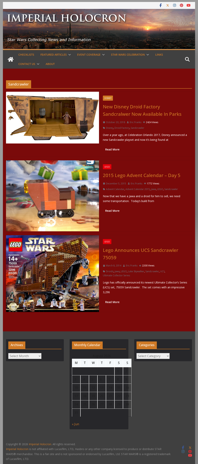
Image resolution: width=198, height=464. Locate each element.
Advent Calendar (115, 189)
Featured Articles (53, 54)
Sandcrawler (137, 128)
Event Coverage (89, 54)
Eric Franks (135, 122)
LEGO (107, 166)
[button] (69, 54)
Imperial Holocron (17, 449)
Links (159, 54)
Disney (107, 98)
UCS (162, 271)
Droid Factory (122, 128)
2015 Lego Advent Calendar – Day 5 (141, 175)
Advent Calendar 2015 (137, 189)
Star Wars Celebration (128, 54)
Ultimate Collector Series (116, 275)
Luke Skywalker (136, 271)
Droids (110, 271)
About (50, 64)
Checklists (26, 54)
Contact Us (26, 64)
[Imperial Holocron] (99, 12)
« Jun (75, 424)
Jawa (153, 189)
